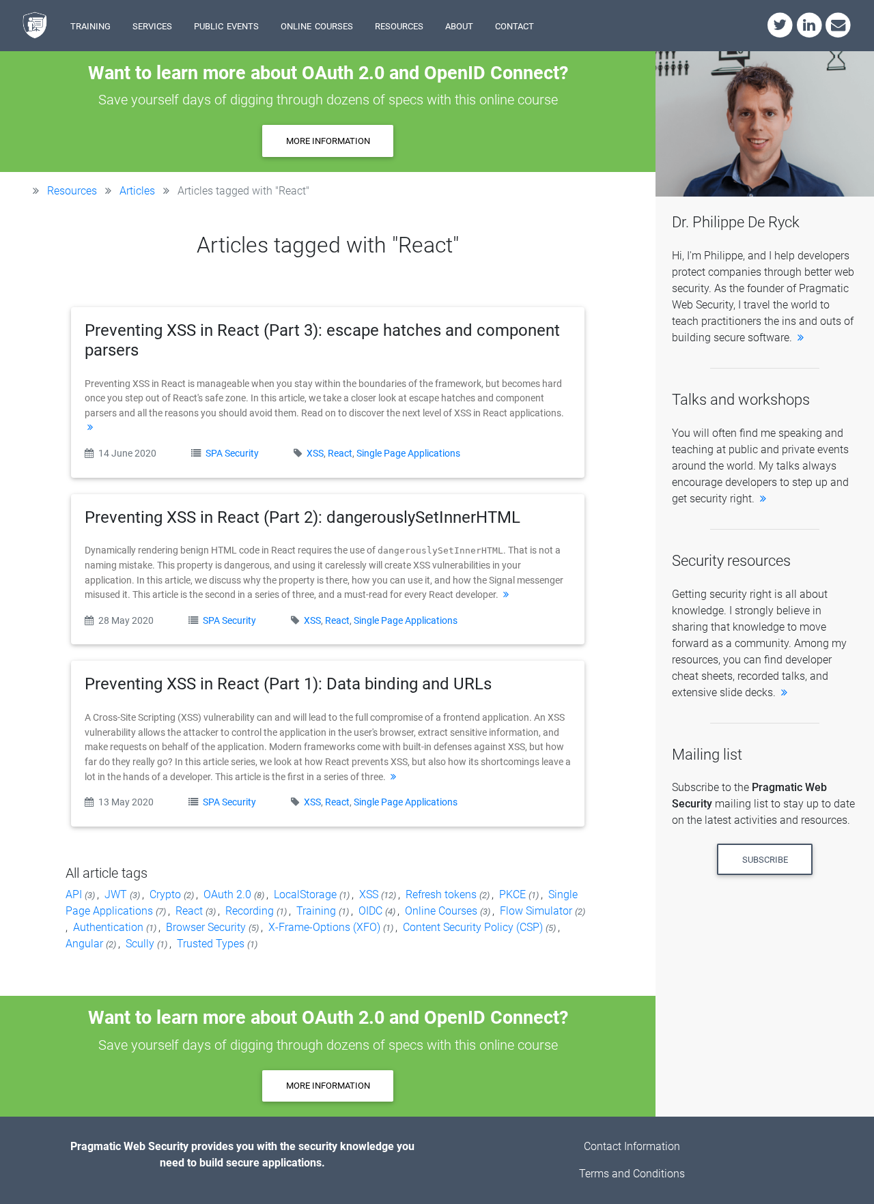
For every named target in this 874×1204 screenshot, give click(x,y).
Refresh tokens (449, 894)
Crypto (173, 894)
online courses (317, 25)
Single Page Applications (408, 453)
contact (514, 25)
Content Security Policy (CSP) (480, 927)
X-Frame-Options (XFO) (331, 927)
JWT (123, 894)
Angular (92, 943)
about (459, 25)
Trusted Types (217, 943)
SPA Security (233, 453)
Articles (137, 190)
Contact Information (632, 1146)
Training (323, 910)
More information (328, 141)
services (152, 25)
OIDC (377, 910)
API (81, 894)
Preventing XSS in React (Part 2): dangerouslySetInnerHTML (302, 517)
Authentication (115, 927)
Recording (257, 910)
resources (399, 25)
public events (226, 25)
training (90, 25)
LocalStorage (313, 894)
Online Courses (448, 910)
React (340, 453)
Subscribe (765, 860)
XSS (315, 453)
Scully (147, 943)
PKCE (520, 894)
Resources (72, 190)
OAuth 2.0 (234, 894)
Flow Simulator (542, 910)
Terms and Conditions (632, 1173)
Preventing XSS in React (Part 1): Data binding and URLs (288, 683)
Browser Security (213, 927)
